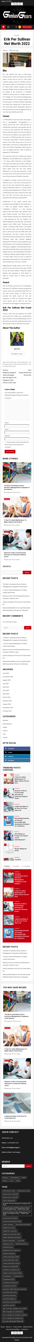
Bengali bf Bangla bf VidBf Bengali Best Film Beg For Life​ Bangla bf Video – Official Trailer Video (16, 1208)
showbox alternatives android (11, 1263)
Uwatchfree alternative (9, 1295)
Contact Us (24, 1329)
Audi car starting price (9, 1200)
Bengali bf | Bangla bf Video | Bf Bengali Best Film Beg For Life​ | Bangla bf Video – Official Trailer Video (9, 376)
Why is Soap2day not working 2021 (13, 1311)
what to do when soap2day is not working (14, 1308)
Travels (5, 737)
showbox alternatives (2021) (11, 1256)
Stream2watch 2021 (8, 1279)
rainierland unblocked (9, 1253)
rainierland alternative (21, 1244)
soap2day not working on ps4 (11, 1269)
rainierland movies (8, 1247)
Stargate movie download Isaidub (12, 1273)
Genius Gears (17, 492)
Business (16, 35)
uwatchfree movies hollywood (11, 1302)
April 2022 (6, 694)
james (6, 50)
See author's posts (17, 354)
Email (7, 429)
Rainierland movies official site (11, 1250)
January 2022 (7, 704)
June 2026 (6, 673)
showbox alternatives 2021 (10, 1260)
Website (7, 436)
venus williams (16, 525)
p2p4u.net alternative (9, 1240)
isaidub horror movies (9, 1227)
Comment (8, 398)
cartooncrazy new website (23, 1224)
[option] (17, 779)
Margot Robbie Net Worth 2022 (25, 372)
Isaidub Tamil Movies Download (11, 1237)
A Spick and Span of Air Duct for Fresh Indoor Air (21, 808)
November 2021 (8, 707)
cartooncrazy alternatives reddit (12, 1221)
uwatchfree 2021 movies (10, 1292)
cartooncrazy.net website (10, 1218)
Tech (4, 734)
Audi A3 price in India (9, 1191)
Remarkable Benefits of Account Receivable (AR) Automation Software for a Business (22, 822)
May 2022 (6, 690)
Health (5, 727)
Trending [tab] (27, 866)
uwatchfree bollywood (9, 1298)
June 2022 (6, 687)
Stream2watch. (18, 1276)
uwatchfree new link (8, 1305)
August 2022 (7, 680)
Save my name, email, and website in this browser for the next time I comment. (17, 444)
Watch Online (27, 27)
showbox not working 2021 (10, 1266)
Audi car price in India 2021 (10, 1197)
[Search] (16, 27)
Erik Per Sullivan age (11, 362)
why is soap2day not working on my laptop (15, 1315)
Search (7, 566)
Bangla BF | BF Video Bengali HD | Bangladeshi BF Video (17, 1204)
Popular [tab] (16, 866)
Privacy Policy (17, 1327)
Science (5, 730)
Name (7, 423)
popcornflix (21, 1240)
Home (3, 1327)
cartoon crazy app (8, 1224)
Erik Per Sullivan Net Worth (21, 364)
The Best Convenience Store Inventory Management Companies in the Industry (17, 487)
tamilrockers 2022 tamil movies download (14, 1289)
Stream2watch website (9, 1286)
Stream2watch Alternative (10, 1282)
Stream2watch (7, 1276)
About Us (9, 1327)
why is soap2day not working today (13, 1318)
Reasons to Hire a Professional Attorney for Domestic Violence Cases (15, 555)
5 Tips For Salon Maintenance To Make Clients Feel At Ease (15, 521)
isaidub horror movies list (10, 1231)
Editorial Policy (27, 1327)
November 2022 (8, 676)
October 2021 (7, 711)
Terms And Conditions (13, 1329)
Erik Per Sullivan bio (23, 362)
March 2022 (6, 697)
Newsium (25, 1337)
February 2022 (7, 701)
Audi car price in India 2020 (10, 1194)
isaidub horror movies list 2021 (11, 1234)
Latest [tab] (7, 866)
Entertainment (7, 724)
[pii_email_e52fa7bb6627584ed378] (13, 1321)
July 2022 (6, 683)
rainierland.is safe (8, 1244)
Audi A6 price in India (23, 1191)
